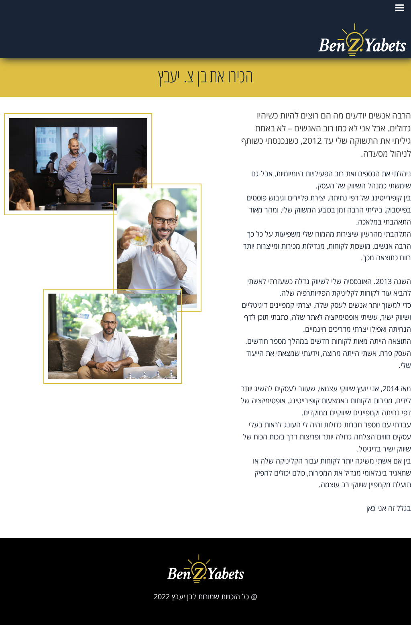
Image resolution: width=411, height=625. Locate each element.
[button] (399, 7)
